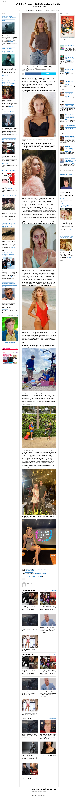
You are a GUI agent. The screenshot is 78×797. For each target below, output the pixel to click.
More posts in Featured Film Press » (50, 590)
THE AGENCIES (39, 10)
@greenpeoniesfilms (37, 569)
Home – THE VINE (23, 10)
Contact (57, 10)
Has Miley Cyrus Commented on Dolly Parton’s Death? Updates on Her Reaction (67, 205)
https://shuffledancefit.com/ (40, 573)
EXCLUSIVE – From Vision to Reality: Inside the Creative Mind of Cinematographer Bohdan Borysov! (29, 609)
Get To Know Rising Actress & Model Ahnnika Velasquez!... (70, 105)
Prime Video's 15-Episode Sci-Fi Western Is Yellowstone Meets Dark (9, 139)
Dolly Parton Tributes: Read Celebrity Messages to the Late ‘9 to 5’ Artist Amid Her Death (67, 236)
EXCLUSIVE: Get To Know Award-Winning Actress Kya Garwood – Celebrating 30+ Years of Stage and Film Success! (48, 736)
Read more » (10, 41)
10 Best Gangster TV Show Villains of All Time (8, 112)
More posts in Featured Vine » (51, 654)
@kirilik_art (45, 569)
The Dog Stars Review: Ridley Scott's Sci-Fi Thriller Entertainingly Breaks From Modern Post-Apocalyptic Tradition (8, 50)
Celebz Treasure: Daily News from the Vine (39, 4)
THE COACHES (31, 10)
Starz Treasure (13, 364)
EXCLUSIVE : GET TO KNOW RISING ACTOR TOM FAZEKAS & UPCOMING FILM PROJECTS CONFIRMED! (48, 630)
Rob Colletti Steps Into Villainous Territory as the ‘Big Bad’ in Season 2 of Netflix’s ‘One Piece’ (30, 758)
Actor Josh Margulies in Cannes (10, 342)
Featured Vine (39, 576)
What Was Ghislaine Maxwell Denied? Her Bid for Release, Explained (66, 174)
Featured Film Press (31, 576)
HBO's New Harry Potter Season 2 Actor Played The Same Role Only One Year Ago (9, 195)
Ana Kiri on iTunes (29, 572)
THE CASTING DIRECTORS (49, 10)
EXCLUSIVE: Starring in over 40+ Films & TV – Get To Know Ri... (70, 127)
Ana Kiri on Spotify (29, 570)
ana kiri (23, 579)
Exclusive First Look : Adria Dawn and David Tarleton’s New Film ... (70, 138)
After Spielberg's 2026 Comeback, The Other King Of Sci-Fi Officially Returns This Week (9, 18)
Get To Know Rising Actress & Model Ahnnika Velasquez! (29, 649)
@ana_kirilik (29, 569)
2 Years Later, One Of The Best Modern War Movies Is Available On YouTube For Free (9, 225)
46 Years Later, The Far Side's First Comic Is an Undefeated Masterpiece (8, 170)
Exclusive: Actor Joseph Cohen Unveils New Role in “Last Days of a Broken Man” (29, 629)
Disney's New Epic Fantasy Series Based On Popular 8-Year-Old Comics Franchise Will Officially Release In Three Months (9, 83)
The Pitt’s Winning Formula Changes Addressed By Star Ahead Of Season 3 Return (8, 254)
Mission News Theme (35, 795)
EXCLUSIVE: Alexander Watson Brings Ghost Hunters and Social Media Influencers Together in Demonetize (48, 609)
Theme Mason (16, 315)
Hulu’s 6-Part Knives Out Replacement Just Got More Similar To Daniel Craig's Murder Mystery (9, 284)
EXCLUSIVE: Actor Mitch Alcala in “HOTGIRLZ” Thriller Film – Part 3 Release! (29, 778)
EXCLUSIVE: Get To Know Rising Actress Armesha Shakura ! (48, 756)
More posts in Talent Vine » (51, 718)
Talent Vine (46, 576)
